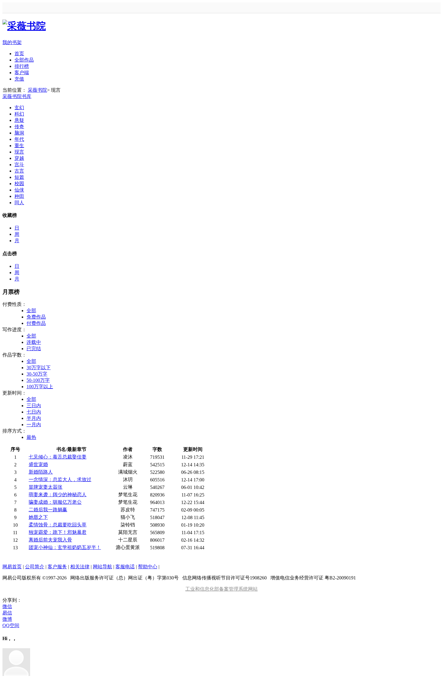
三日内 (34, 405)
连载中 (34, 342)
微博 (7, 619)
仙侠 (19, 189)
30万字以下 (39, 367)
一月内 (34, 424)
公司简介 (34, 566)
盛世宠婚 (38, 464)
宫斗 (19, 164)
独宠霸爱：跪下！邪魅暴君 (57, 532)
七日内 (34, 411)
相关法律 (80, 566)
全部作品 (24, 59)
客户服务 (57, 566)
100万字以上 (40, 386)
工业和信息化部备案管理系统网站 (221, 589)
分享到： (12, 600)
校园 (19, 183)
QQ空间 (10, 625)
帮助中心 (147, 566)
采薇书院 (37, 90)
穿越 (19, 158)
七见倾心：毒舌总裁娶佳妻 (57, 456)
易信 (7, 612)
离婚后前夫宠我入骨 (50, 539)
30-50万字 (37, 373)
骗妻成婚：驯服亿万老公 (55, 502)
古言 (19, 170)
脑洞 (19, 132)
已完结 (34, 348)
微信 (7, 606)
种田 (19, 196)
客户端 (21, 72)
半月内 (34, 418)
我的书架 (12, 42)
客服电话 (125, 566)
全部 (31, 310)
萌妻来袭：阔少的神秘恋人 (57, 494)
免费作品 (36, 316)
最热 (31, 437)
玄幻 (19, 107)
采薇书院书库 (16, 96)
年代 (19, 139)
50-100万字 (38, 380)
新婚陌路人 (41, 471)
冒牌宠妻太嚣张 (45, 487)
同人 (19, 202)
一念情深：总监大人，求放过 (60, 479)
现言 (19, 151)
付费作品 (36, 323)
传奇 (19, 126)
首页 (19, 53)
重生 (19, 145)
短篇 (19, 177)
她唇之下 (38, 517)
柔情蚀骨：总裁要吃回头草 (57, 524)
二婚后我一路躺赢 (48, 509)
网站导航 (102, 566)
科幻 (19, 113)
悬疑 (19, 120)
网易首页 (12, 566)
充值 (19, 78)
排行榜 (21, 66)
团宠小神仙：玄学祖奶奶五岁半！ (65, 547)
